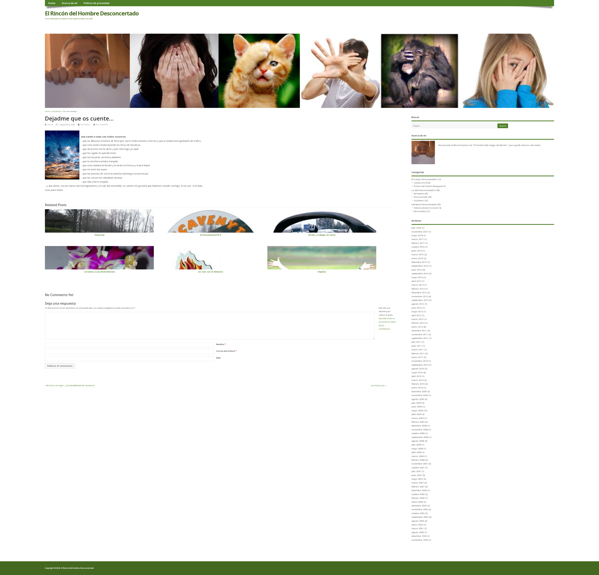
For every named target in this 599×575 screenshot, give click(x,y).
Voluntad (99, 235)
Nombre (221, 344)
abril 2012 (416, 315)
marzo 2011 (418, 349)
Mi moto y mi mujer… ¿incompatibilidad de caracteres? (70, 385)
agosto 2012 (418, 303)
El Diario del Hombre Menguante (428, 186)
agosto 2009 (418, 399)
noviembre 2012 (420, 296)
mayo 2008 (417, 448)
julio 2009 (416, 402)
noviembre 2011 (420, 334)
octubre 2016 (418, 246)
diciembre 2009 (419, 391)
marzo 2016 (418, 254)
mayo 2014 (417, 277)
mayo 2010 (417, 372)
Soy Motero (85, 124)
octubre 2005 (418, 513)
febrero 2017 (418, 243)
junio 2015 (417, 269)
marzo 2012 (418, 319)
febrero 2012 (418, 322)
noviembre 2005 (420, 509)
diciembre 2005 (419, 505)
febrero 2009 (418, 421)
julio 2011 (416, 342)
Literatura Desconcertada (424, 204)
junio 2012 (417, 307)
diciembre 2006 (419, 490)
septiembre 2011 (420, 338)
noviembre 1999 (420, 540)
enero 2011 (417, 357)
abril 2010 (416, 376)
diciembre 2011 (419, 330)
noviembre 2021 (420, 231)
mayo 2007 (417, 479)
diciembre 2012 (419, 292)
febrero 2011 (418, 353)
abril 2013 (416, 281)
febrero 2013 (418, 288)
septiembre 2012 (420, 300)
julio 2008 (416, 444)
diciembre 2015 (419, 262)
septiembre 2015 (420, 265)
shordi (50, 124)
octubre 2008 (418, 433)
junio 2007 (417, 475)
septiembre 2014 (420, 273)
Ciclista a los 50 (420, 182)
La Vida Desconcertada (423, 190)
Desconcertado (421, 197)
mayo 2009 (417, 410)
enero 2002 (417, 524)
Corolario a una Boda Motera (99, 271)
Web (218, 358)
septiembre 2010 (420, 364)
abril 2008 (416, 452)
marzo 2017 (418, 239)
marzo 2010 (418, 380)
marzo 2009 (418, 418)
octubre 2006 (418, 494)
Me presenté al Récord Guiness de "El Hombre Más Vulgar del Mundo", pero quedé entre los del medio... (490, 145)
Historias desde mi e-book (425, 208)
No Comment (102, 124)
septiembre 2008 (420, 437)
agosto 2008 (418, 441)
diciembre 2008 (419, 425)
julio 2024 (416, 227)
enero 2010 (417, 387)
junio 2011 (417, 345)
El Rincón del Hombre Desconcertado (92, 13)
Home (51, 3)
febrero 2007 (418, 486)
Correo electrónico (226, 351)
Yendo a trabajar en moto (322, 235)
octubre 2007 (418, 467)
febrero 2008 (418, 460)
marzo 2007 (418, 482)
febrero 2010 (418, 383)
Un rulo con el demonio (210, 271)
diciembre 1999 (419, 536)
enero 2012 (417, 326)
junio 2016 (417, 250)
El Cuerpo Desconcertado (424, 179)
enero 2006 (417, 501)
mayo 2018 (417, 235)
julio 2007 (416, 471)
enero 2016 (417, 258)
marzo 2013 (418, 284)
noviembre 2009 (420, 395)
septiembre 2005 (420, 517)
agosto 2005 (418, 520)
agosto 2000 (418, 532)
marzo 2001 (418, 528)
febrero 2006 (418, 498)
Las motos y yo (377, 385)
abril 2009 (416, 414)
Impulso (322, 271)
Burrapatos (419, 193)
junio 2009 (417, 406)
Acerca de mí (69, 3)
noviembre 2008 (420, 429)
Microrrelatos (420, 211)
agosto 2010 (418, 368)
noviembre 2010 (420, 361)
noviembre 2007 (420, 463)
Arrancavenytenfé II (210, 235)
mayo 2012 (417, 311)
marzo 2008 (418, 456)
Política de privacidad (96, 3)
